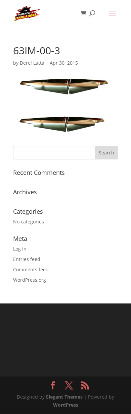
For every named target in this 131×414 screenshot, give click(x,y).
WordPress (65, 405)
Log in (20, 249)
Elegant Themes (64, 397)
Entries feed (26, 259)
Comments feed (31, 269)
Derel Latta (32, 63)
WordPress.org (29, 280)
